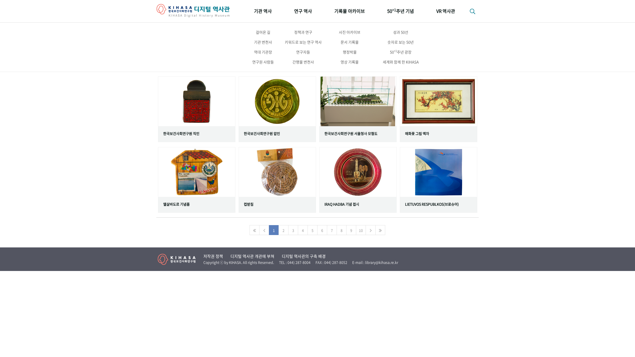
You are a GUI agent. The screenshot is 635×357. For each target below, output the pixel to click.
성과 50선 (400, 32)
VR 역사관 (445, 11)
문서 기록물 (350, 42)
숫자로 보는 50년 (400, 42)
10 (361, 230)
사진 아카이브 (349, 32)
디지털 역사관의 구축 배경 (304, 256)
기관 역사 (263, 11)
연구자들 (303, 52)
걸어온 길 (263, 32)
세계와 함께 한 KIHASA (401, 62)
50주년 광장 (401, 52)
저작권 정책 (213, 256)
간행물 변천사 (303, 62)
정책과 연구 (303, 32)
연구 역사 (303, 11)
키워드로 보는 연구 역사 (303, 42)
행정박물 (350, 52)
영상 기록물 (350, 62)
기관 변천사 (263, 42)
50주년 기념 (400, 10)
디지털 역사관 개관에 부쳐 (252, 256)
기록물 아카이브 (349, 11)
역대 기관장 (263, 52)
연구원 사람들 (263, 62)
